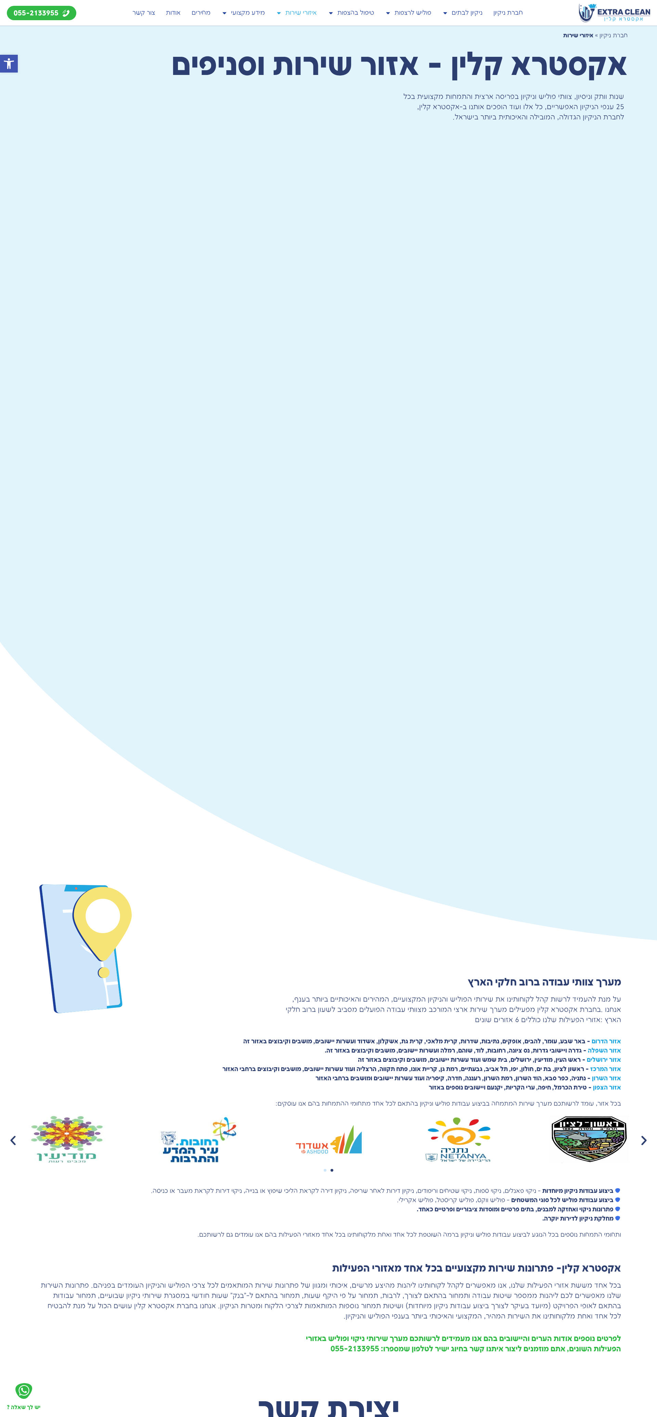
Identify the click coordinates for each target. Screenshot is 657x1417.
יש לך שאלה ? (23, 1407)
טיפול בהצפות (355, 13)
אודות (173, 13)
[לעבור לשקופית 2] (332, 1170)
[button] (9, 64)
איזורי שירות (301, 13)
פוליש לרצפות (413, 13)
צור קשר (143, 13)
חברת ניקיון (508, 13)
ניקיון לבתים (467, 13)
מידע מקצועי (248, 13)
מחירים (201, 13)
